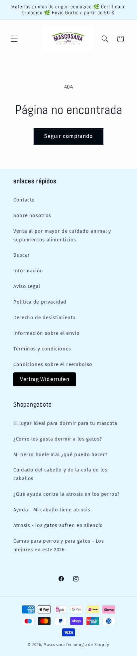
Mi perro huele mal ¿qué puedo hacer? (60, 455)
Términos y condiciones (42, 349)
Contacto (24, 200)
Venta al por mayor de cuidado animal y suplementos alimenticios (62, 235)
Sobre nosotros (32, 215)
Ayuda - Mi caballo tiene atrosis (51, 510)
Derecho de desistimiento (44, 318)
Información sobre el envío (46, 333)
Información (28, 271)
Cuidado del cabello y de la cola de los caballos (60, 474)
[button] (14, 39)
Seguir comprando (68, 136)
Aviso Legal (26, 286)
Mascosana (54, 644)
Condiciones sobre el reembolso (52, 364)
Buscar (21, 255)
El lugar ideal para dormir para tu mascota (65, 423)
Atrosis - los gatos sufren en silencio (58, 525)
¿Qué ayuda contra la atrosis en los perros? (66, 494)
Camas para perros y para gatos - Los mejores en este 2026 (58, 545)
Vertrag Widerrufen (44, 379)
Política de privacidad (40, 302)
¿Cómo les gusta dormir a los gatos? (57, 439)
